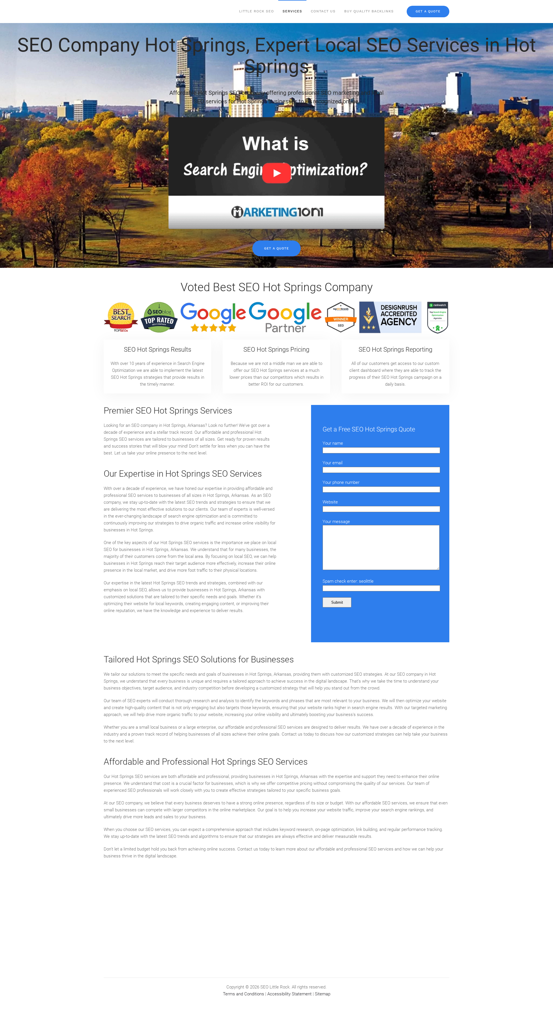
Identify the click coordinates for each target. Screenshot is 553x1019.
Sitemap (322, 994)
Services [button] (292, 11)
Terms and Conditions (243, 994)
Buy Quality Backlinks (369, 11)
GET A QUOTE (428, 11)
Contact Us (323, 11)
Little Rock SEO (256, 11)
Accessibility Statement (289, 994)
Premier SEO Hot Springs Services (168, 411)
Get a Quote (276, 248)
